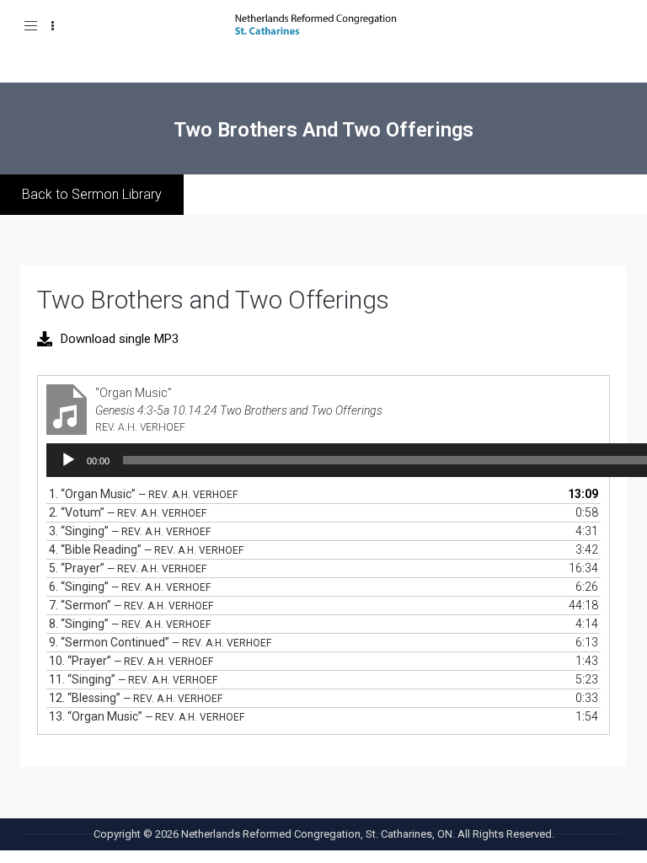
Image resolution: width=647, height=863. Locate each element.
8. (130, 623)
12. (135, 698)
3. (130, 531)
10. (131, 660)
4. (146, 549)
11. (133, 679)
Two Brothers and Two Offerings (213, 299)
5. (127, 568)
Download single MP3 (120, 338)
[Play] (68, 460)
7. (131, 605)
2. (127, 512)
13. (146, 716)
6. (130, 586)
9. (160, 642)
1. (143, 494)
